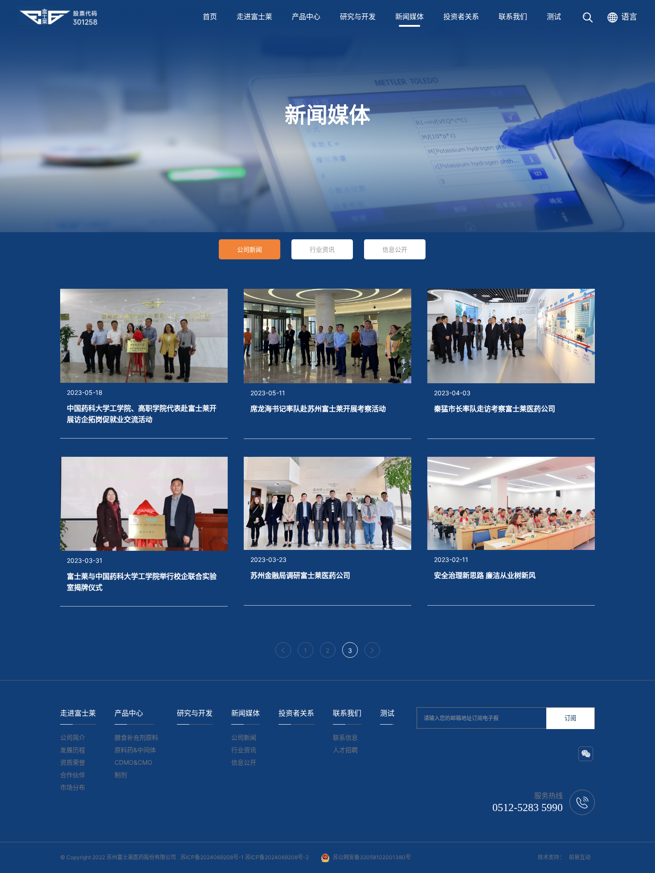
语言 (629, 16)
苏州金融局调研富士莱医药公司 (300, 575)
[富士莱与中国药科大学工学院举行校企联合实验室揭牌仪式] (144, 503)
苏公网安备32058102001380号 (372, 857)
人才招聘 (345, 750)
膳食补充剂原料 (136, 737)
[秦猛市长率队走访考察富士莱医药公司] (511, 335)
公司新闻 (249, 249)
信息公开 (394, 249)
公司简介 (72, 737)
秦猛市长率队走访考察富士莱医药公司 (494, 408)
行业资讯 (322, 249)
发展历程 (72, 750)
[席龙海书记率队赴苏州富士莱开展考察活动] (327, 335)
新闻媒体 (409, 16)
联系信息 (345, 737)
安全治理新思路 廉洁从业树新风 (485, 575)
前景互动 (579, 857)
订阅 (570, 718)
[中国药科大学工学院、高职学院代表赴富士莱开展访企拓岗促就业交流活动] (144, 335)
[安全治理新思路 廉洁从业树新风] (511, 503)
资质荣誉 (72, 762)
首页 (210, 16)
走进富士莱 (254, 16)
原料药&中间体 (135, 750)
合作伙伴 (72, 775)
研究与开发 (358, 16)
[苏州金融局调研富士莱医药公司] (327, 503)
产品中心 (306, 16)
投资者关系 (461, 16)
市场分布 (72, 787)
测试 (554, 16)
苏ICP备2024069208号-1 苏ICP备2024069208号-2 (244, 857)
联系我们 (513, 16)
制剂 (121, 775)
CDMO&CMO (133, 762)
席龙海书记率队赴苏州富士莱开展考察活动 (318, 408)
